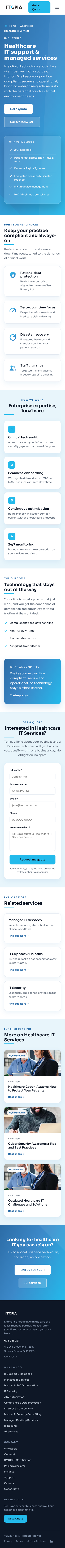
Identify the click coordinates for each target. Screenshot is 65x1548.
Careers (9, 1483)
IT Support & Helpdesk (18, 1373)
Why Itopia (10, 1448)
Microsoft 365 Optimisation (21, 1385)
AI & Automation (14, 1397)
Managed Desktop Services (21, 1420)
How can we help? (20, 827)
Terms (19, 1541)
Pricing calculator (14, 1465)
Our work (9, 1454)
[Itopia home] (14, 7)
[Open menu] (57, 7)
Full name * (16, 770)
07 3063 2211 (12, 1340)
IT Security (10, 1391)
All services (32, 1283)
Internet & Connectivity (18, 1408)
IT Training (10, 1425)
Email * (14, 798)
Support (9, 1477)
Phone (13, 813)
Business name (18, 784)
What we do (26, 25)
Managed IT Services (16, 1379)
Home (12, 25)
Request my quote (32, 859)
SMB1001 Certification (17, 1460)
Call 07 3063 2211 (22, 122)
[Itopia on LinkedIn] (51, 1541)
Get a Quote (36, 7)
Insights (9, 1471)
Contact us (11, 1356)
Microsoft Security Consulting (22, 1414)
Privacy (8, 1541)
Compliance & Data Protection (22, 1402)
